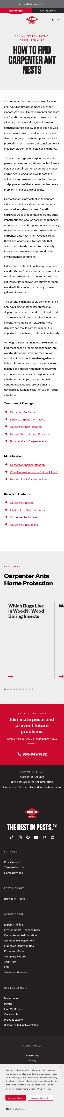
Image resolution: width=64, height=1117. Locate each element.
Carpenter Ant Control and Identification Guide (32, 787)
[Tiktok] (12, 837)
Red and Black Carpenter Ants (28, 479)
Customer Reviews (15, 972)
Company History (15, 956)
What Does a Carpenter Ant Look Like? (34, 472)
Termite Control (14, 867)
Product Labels (13, 1019)
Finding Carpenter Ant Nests (27, 419)
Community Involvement (19, 940)
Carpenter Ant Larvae (23, 517)
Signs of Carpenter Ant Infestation (32, 781)
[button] (16, 1109)
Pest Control (12, 862)
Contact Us (11, 1014)
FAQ (6, 967)
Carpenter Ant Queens (24, 524)
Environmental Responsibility (22, 930)
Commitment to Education (20, 935)
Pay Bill (8, 1003)
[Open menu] (58, 19)
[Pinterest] (44, 837)
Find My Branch (13, 1009)
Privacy (32, 1060)
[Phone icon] (53, 19)
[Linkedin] (53, 837)
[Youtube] (36, 837)
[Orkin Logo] (32, 20)
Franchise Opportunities (19, 946)
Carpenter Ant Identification (27, 464)
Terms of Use (32, 1055)
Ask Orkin (10, 961)
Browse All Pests (14, 898)
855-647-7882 (35, 753)
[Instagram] (20, 837)
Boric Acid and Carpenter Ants (29, 441)
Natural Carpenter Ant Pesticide (30, 434)
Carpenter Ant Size (22, 502)
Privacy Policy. (44, 1088)
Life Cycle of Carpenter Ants (27, 510)
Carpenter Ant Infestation (26, 426)
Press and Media (14, 951)
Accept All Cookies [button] (15, 1097)
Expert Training (13, 924)
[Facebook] (28, 837)
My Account (11, 998)
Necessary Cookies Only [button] (40, 1097)
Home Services (13, 872)
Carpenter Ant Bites (22, 412)
